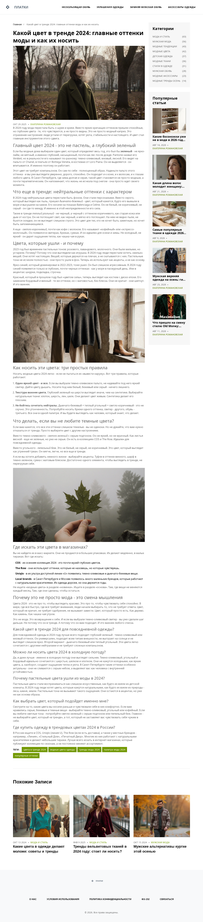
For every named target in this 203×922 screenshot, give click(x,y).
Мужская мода (162, 41)
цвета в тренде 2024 (34, 749)
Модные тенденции (165, 46)
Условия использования (63, 899)
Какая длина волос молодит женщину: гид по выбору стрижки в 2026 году (168, 184)
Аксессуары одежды (182, 7)
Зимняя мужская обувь (146, 7)
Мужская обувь (162, 70)
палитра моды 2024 (114, 749)
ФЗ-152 (146, 899)
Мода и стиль (161, 36)
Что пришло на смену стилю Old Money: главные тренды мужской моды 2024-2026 (169, 324)
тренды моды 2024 (89, 749)
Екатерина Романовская (45, 124)
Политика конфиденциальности (110, 899)
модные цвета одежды (62, 749)
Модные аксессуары (165, 75)
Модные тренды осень (166, 80)
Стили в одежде (162, 66)
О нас (32, 899)
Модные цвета (161, 51)
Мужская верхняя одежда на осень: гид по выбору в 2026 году (169, 277)
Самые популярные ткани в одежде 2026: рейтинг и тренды (168, 231)
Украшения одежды (110, 7)
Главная (17, 24)
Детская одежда (163, 56)
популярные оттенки (26, 755)
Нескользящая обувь (76, 7)
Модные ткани (162, 61)
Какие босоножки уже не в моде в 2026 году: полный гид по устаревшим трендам (169, 138)
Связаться (167, 899)
